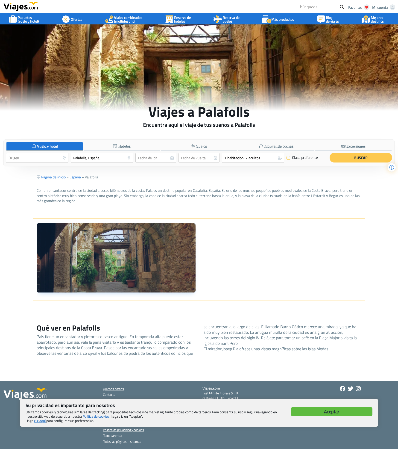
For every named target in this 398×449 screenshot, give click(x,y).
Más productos (282, 19)
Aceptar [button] (331, 411)
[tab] (44, 146)
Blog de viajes (332, 19)
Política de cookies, (96, 416)
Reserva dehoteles (182, 19)
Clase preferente (302, 158)
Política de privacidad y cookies (123, 429)
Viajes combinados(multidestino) (128, 19)
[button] (253, 158)
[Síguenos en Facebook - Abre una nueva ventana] (342, 388)
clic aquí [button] (40, 420)
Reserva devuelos (231, 19)
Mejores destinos (377, 19)
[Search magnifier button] (342, 7)
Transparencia (112, 435)
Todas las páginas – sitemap (122, 441)
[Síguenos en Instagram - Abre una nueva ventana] (358, 388)
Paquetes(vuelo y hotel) (28, 19)
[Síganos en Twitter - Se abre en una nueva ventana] (350, 388)
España (75, 177)
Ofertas (76, 19)
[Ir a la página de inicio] (20, 6)
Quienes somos (113, 388)
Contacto (109, 394)
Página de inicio (53, 177)
